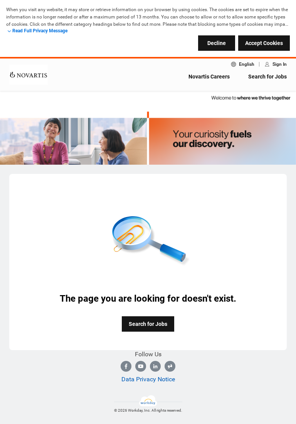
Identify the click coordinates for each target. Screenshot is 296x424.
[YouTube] (140, 366)
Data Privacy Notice (148, 379)
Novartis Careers (209, 76)
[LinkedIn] (155, 366)
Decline (216, 43)
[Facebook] (126, 366)
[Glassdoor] (170, 366)
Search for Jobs (267, 76)
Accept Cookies (264, 43)
